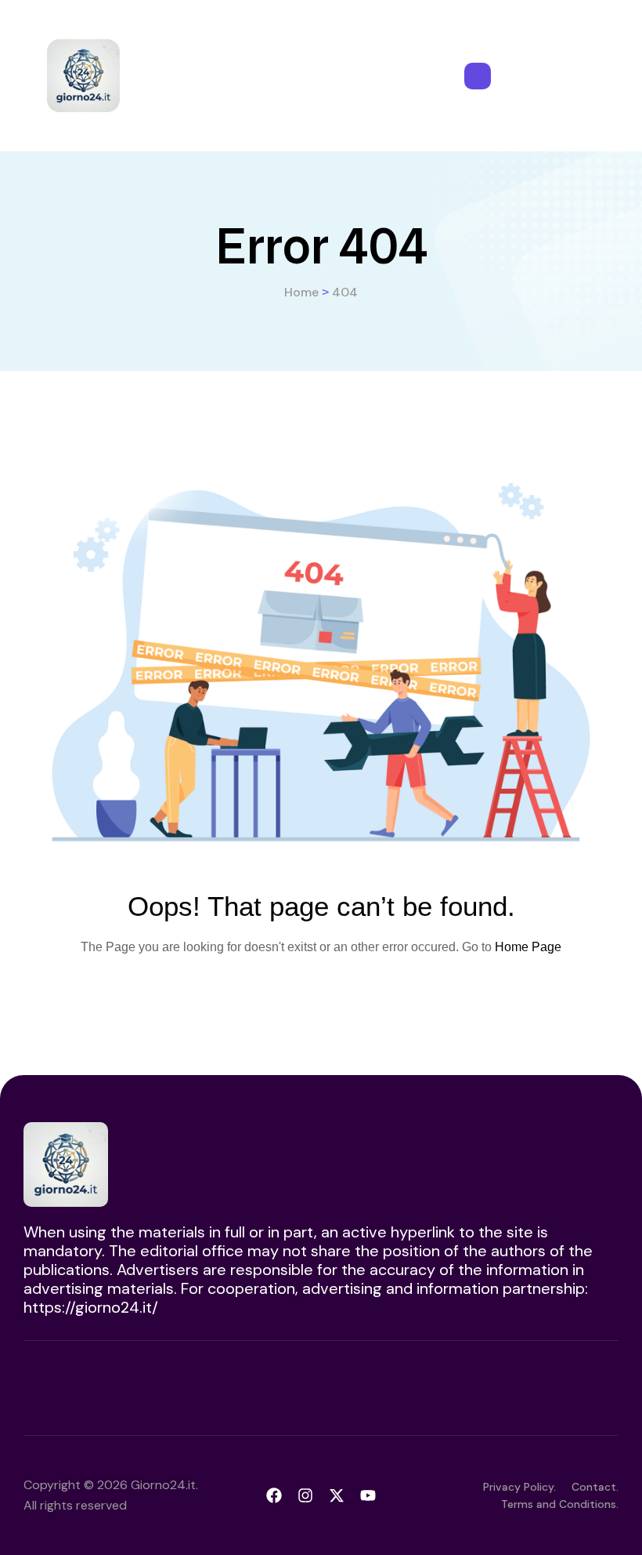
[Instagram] (305, 1495)
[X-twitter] (336, 1495)
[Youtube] (368, 1495)
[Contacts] (477, 76)
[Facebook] (274, 1495)
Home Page (528, 947)
